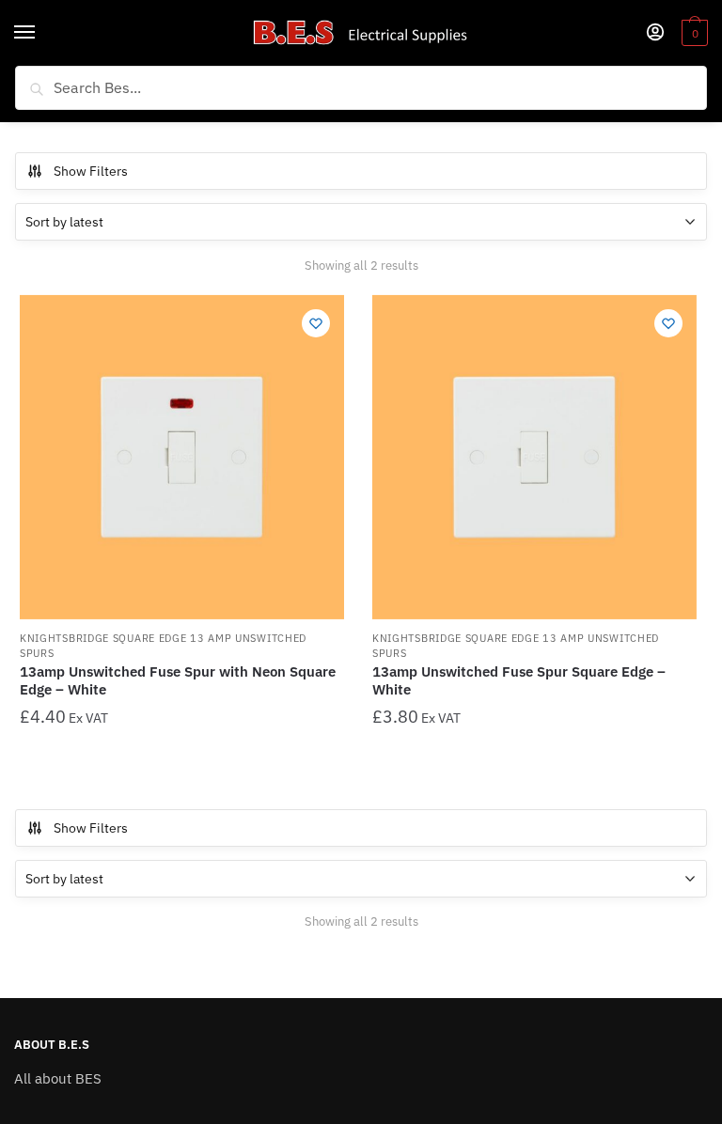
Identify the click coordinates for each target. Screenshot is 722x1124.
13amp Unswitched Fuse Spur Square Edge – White (519, 681)
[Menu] (42, 33)
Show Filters (91, 171)
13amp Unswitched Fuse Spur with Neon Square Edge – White (178, 681)
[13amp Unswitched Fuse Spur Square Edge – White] (534, 457)
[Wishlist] (316, 323)
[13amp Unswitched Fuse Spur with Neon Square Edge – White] (182, 457)
